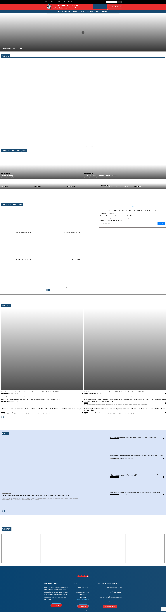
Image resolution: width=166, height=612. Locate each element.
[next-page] (49, 290)
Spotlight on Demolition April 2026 (24, 259)
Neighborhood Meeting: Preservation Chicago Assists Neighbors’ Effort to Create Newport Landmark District (133, 437)
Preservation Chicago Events (6, 493)
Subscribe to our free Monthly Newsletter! (108, 583)
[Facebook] (113, 7)
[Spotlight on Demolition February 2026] (24, 274)
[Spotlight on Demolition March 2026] (72, 246)
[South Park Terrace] (49, 184)
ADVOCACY (2, 393)
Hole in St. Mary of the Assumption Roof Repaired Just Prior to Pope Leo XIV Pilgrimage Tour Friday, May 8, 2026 (35, 495)
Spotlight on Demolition (11, 204)
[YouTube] (121, 7)
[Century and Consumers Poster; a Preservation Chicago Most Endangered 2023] (145, 548)
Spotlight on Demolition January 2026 (72, 287)
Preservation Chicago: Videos (12, 48)
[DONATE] (105, 6)
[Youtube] (87, 576)
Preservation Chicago (9, 393)
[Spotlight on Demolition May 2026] (72, 219)
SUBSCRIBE (161, 223)
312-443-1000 (83, 597)
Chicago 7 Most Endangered (13, 150)
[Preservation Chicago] (63, 7)
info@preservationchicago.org (83, 599)
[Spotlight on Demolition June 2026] (24, 219)
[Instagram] (118, 7)
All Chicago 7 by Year (5, 173)
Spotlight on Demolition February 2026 (24, 287)
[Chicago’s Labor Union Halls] (83, 184)
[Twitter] (115, 7)
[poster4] (103, 548)
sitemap (83, 603)
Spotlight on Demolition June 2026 (24, 232)
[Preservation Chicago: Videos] (83, 32)
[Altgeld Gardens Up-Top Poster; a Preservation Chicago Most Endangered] (62, 548)
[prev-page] (47, 290)
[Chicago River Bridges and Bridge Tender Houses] (149, 184)
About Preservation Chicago (51, 583)
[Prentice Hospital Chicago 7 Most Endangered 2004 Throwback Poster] (21, 548)
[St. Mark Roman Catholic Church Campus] (124, 167)
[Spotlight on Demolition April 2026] (24, 246)
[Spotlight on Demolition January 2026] (72, 274)
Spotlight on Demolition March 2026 (72, 259)
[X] (84, 576)
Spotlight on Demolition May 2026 (72, 232)
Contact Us (74, 583)
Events (5, 433)
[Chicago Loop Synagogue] (16, 184)
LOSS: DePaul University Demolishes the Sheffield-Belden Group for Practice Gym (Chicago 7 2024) (30, 399)
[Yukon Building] (41, 167)
